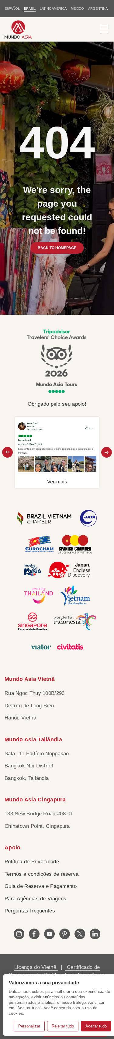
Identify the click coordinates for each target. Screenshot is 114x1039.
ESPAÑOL (12, 8)
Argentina (98, 8)
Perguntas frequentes (30, 911)
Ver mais (57, 482)
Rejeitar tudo (63, 1026)
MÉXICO (77, 8)
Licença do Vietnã (36, 967)
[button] (7, 452)
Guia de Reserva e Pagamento (41, 886)
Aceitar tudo (96, 1026)
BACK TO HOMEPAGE (57, 248)
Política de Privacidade (32, 862)
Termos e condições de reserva (42, 874)
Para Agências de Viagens (35, 899)
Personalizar (29, 1026)
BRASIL (30, 8)
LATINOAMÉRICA (53, 8)
